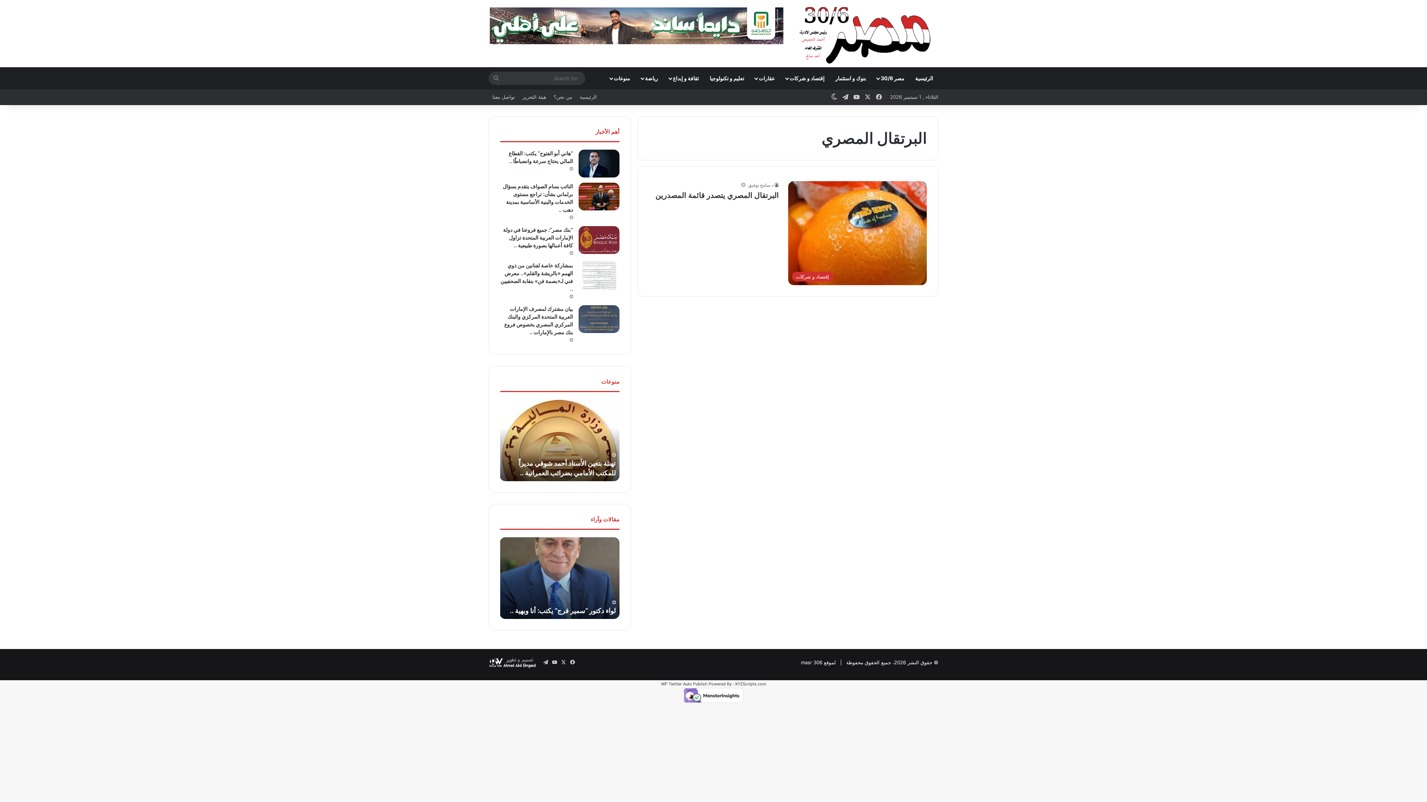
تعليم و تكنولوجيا (727, 78)
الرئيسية (924, 78)
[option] (559, 440)
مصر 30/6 (893, 78)
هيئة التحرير (534, 97)
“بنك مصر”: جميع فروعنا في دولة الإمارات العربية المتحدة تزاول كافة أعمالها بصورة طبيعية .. (538, 237)
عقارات (767, 78)
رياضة (651, 78)
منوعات (622, 78)
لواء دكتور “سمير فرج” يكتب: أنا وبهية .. (563, 610)
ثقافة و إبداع (686, 78)
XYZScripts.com (750, 684)
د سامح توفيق (760, 185)
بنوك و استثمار (850, 78)
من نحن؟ (563, 97)
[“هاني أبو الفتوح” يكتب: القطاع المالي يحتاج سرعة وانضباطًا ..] (599, 163)
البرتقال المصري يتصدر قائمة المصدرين (717, 195)
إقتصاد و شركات (807, 78)
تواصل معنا (503, 97)
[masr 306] (867, 33)
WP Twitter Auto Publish (684, 684)
